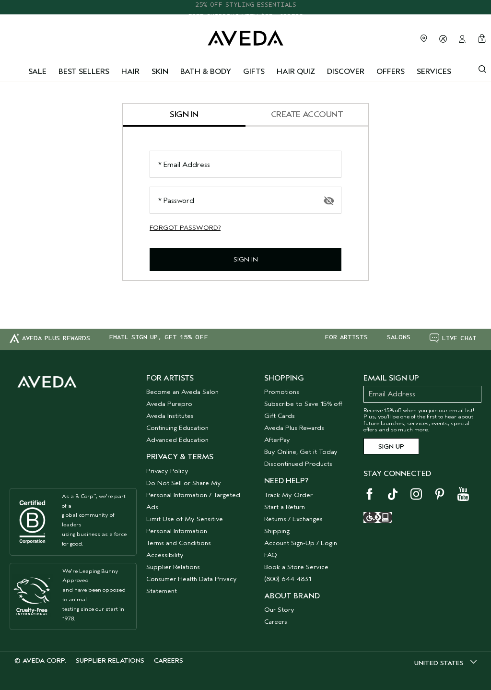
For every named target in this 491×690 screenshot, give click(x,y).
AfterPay (277, 440)
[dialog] (482, 68)
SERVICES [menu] (434, 71)
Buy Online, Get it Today (301, 452)
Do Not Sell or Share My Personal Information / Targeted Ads (193, 495)
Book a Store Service (296, 567)
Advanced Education (177, 440)
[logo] (245, 37)
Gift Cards (279, 416)
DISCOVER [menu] (345, 71)
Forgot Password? (185, 228)
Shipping (277, 531)
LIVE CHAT (459, 338)
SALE (37, 71)
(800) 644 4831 (287, 579)
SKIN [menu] (160, 71)
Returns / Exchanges (293, 519)
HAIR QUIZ (296, 71)
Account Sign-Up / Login (300, 543)
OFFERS (390, 71)
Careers (275, 622)
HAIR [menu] (130, 71)
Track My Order (288, 495)
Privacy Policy (167, 471)
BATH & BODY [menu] (205, 71)
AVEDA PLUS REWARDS (56, 338)
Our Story (279, 610)
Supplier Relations (173, 567)
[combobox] (445, 662)
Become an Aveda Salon (182, 392)
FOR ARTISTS (346, 337)
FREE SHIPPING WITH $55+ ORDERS (245, 7)
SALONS (398, 337)
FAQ (270, 555)
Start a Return (284, 507)
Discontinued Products (298, 464)
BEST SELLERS (83, 71)
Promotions (281, 392)
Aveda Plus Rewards (294, 428)
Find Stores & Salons (424, 38)
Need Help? (286, 480)
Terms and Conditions (178, 543)
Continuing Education (177, 428)
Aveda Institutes (170, 416)
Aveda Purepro (169, 404)
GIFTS (254, 71)
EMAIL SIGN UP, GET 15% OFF (158, 337)
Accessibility (165, 555)
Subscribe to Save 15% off (303, 404)
